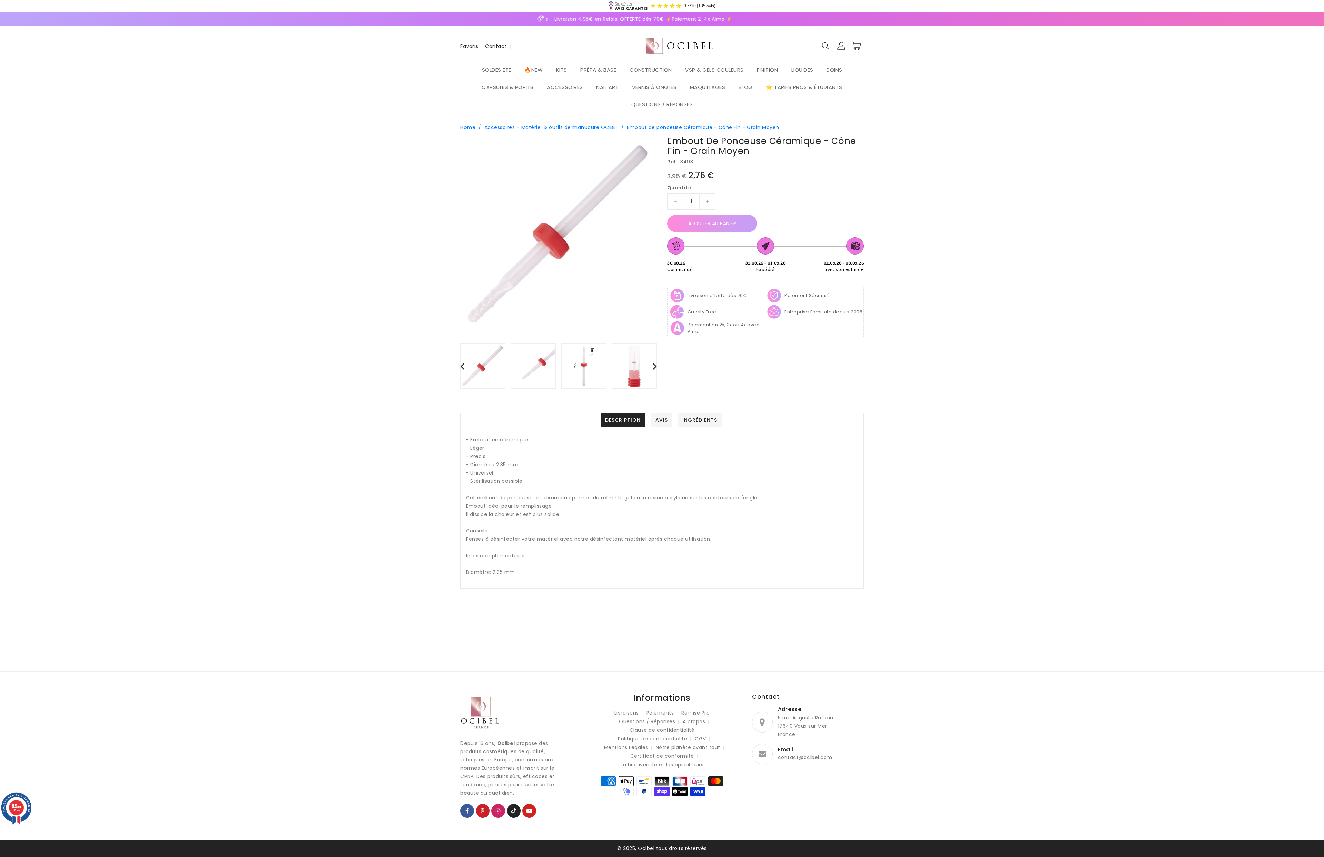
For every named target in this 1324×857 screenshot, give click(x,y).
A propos (694, 721)
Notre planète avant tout (688, 747)
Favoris (469, 46)
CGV (700, 738)
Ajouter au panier (712, 223)
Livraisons (626, 712)
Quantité (679, 187)
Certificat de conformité (662, 756)
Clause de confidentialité (662, 730)
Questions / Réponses (647, 721)
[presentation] (462, 366)
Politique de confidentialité (652, 738)
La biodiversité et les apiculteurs (662, 764)
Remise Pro (695, 712)
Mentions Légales (626, 747)
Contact (496, 46)
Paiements (660, 712)
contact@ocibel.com (805, 757)
